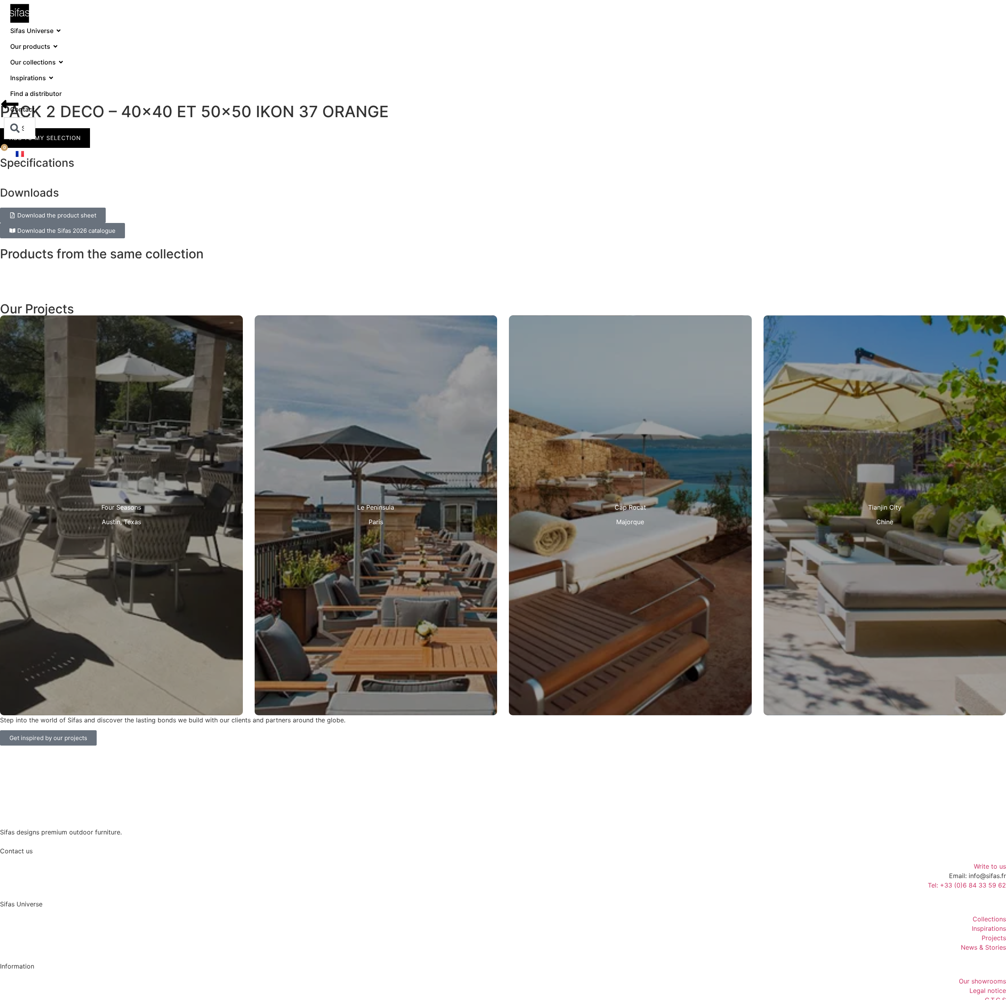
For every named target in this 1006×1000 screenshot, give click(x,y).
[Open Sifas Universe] (58, 30)
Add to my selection (45, 137)
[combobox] (19, 128)
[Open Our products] (55, 46)
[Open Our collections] (61, 62)
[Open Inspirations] (51, 78)
